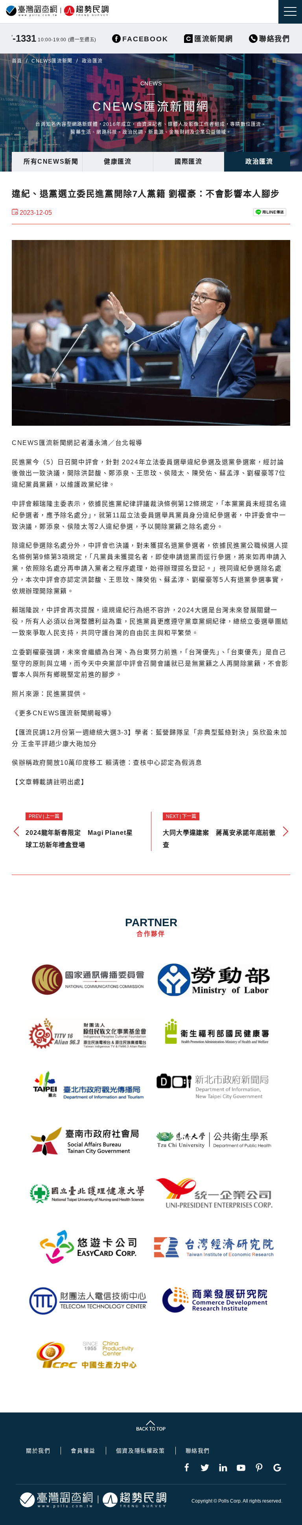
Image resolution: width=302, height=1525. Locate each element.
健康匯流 (117, 161)
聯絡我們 (198, 1450)
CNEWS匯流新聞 (51, 61)
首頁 (17, 61)
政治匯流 (259, 161)
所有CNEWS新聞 (51, 161)
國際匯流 (188, 161)
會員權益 (83, 1450)
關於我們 (38, 1450)
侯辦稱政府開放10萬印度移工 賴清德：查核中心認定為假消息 (107, 762)
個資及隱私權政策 (140, 1450)
